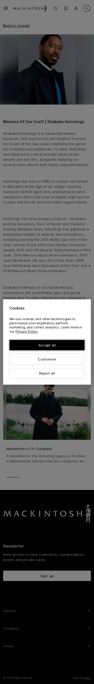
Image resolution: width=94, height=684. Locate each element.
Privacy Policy (26, 331)
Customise (47, 359)
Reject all (47, 373)
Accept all (47, 345)
